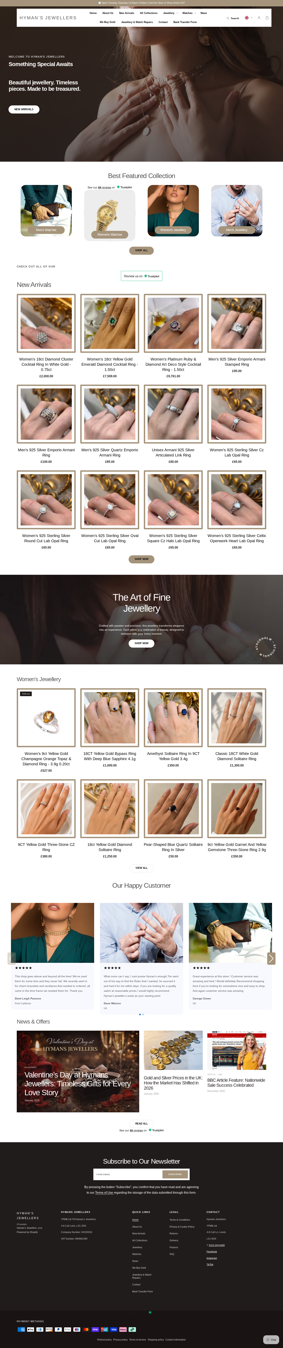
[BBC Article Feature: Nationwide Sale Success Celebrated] (236, 1071)
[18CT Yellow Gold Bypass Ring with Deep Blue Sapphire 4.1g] (110, 718)
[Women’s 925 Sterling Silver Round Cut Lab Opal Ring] (46, 500)
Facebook (212, 1251)
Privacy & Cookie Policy (182, 1226)
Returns (174, 1233)
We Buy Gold (139, 1267)
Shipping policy (156, 1339)
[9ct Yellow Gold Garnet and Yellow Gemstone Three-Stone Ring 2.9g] (237, 809)
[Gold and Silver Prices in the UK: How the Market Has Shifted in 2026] (173, 1071)
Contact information (175, 1339)
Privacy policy (120, 1339)
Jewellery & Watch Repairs (142, 1276)
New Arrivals (138, 1233)
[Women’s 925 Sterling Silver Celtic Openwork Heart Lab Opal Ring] (237, 500)
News (135, 1261)
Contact (136, 1284)
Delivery (174, 1240)
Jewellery (137, 1247)
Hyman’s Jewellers (27, 1228)
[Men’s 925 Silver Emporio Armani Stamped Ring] (237, 323)
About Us (137, 1226)
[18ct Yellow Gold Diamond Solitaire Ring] (110, 809)
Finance (174, 1247)
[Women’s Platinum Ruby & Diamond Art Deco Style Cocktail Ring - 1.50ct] (173, 323)
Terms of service (137, 1339)
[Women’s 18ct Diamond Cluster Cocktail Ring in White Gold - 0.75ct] (46, 323)
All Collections (139, 1240)
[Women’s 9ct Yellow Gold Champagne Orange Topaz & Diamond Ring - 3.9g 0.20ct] (46, 718)
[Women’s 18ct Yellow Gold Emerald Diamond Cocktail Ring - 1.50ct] (110, 323)
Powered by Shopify (27, 1232)
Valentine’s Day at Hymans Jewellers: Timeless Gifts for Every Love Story (77, 1084)
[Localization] (248, 17)
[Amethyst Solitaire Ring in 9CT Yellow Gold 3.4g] (173, 718)
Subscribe (175, 1174)
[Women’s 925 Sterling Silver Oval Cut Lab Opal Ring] (110, 500)
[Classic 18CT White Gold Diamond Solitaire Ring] (237, 718)
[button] (233, 17)
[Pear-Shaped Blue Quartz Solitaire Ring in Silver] (173, 809)
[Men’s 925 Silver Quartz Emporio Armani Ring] (110, 414)
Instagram (212, 1258)
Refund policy (104, 1339)
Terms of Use (104, 1192)
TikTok (210, 1264)
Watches (136, 1254)
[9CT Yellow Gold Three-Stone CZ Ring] (46, 809)
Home (135, 1220)
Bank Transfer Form (142, 1291)
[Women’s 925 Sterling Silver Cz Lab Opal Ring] (237, 414)
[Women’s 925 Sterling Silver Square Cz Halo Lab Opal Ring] (173, 500)
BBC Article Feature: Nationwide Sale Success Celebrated (236, 1083)
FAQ (172, 1254)
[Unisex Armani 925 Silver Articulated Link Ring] (173, 414)
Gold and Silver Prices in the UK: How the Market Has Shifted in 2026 (173, 1083)
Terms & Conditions (180, 1220)
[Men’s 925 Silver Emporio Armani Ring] (46, 414)
